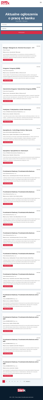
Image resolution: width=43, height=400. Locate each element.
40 (24, 381)
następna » (28, 381)
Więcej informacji (8, 59)
